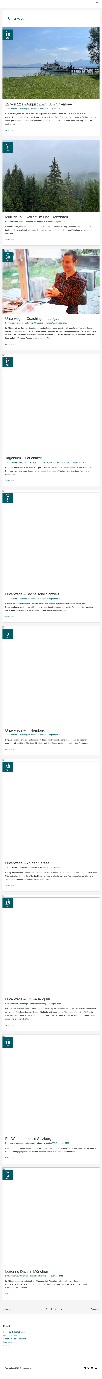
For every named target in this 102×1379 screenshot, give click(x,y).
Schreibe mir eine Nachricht (14, 1339)
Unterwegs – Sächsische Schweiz (32, 594)
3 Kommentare (11, 867)
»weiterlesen (10, 129)
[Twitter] (88, 1368)
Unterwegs (23, 109)
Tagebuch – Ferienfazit (23, 458)
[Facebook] (85, 1368)
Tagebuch (36, 462)
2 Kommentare (11, 109)
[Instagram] (92, 1368)
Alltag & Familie (25, 462)
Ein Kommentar (11, 1004)
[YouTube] (96, 1368)
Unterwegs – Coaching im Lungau (32, 319)
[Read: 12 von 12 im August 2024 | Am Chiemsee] (51, 63)
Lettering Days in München (26, 1272)
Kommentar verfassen (14, 221)
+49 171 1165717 (10, 1335)
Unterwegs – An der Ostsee (27, 863)
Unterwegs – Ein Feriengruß (27, 999)
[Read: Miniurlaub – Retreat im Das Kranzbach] (51, 176)
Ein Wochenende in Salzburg (28, 1139)
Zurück (6, 1309)
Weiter (95, 1309)
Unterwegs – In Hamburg (25, 730)
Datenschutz (8, 1346)
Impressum (7, 1342)
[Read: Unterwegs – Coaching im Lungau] (51, 281)
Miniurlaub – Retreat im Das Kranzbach (36, 217)
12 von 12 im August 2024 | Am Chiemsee (38, 104)
